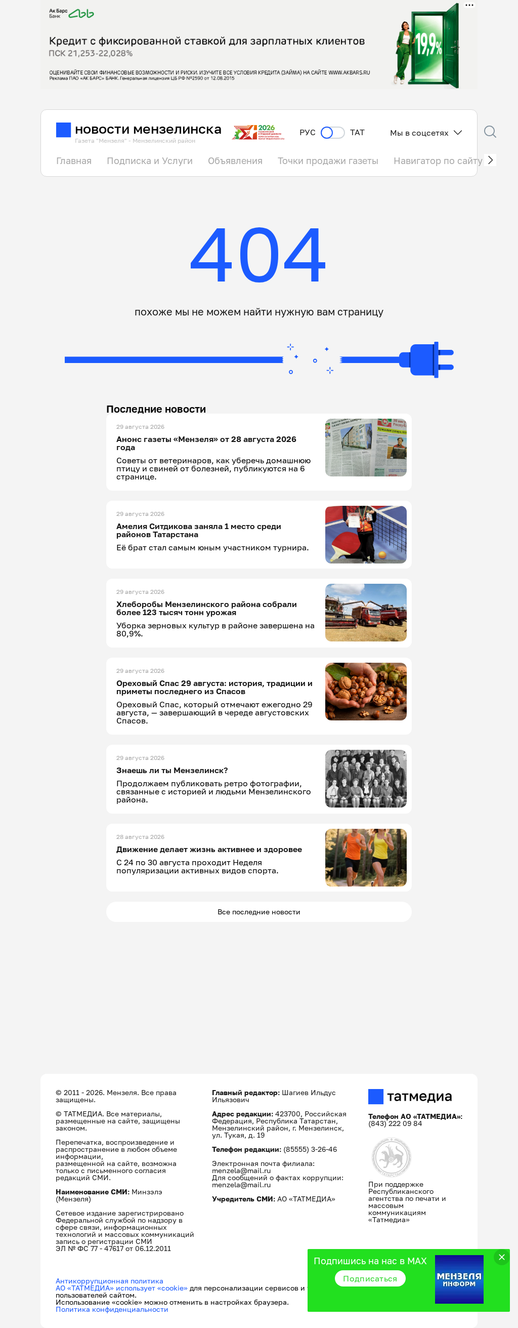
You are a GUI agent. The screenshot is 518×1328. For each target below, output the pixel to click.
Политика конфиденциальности (112, 1309)
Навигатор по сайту (438, 160)
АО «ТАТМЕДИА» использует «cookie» (122, 1287)
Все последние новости (259, 911)
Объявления (235, 160)
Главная (74, 160)
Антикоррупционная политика (109, 1280)
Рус (307, 132)
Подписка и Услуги (150, 160)
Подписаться (370, 1278)
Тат (357, 132)
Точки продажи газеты (328, 160)
